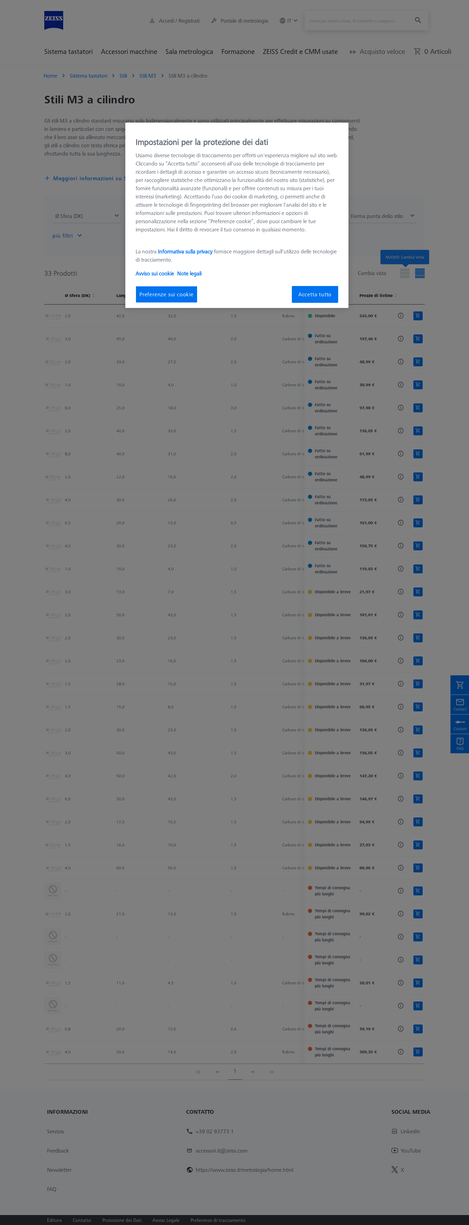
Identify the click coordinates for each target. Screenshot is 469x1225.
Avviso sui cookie (155, 273)
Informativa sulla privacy (185, 251)
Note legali (189, 273)
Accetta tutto (315, 294)
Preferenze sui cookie (166, 294)
